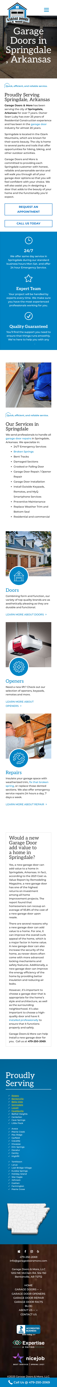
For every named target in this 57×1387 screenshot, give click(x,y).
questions (28, 343)
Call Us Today (28, 223)
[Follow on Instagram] (31, 1251)
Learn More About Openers (20, 703)
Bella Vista (17, 1101)
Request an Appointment (28, 209)
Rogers (15, 1095)
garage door (39, 124)
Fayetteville (18, 1111)
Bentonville (18, 1098)
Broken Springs (24, 451)
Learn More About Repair (25, 804)
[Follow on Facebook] (25, 1251)
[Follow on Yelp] (38, 1251)
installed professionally (23, 1020)
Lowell (15, 1108)
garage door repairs (18, 438)
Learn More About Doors (25, 614)
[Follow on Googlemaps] (19, 1251)
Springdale (17, 1105)
